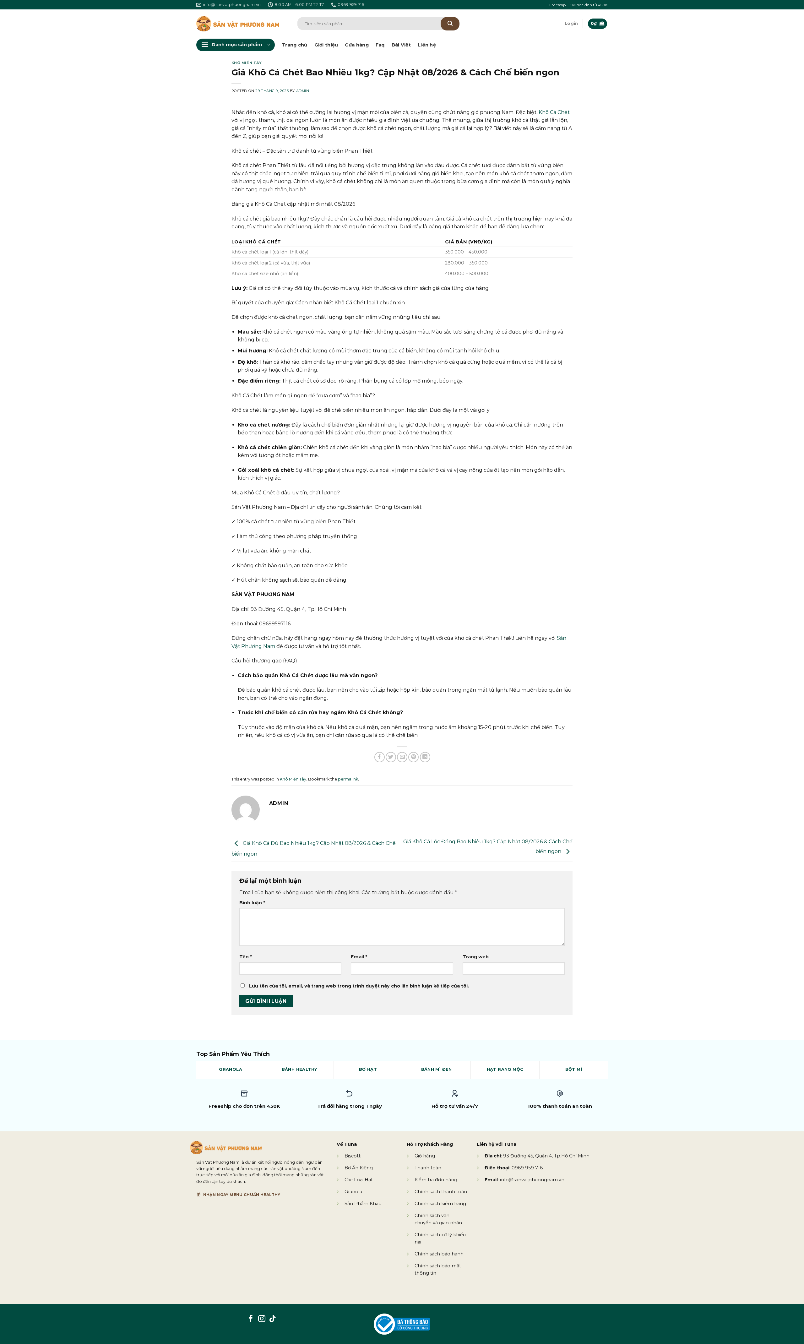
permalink (348, 779)
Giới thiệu (326, 45)
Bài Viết (401, 45)
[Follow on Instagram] (261, 1319)
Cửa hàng (356, 45)
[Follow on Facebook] (250, 1319)
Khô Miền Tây (246, 63)
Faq (380, 45)
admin (302, 91)
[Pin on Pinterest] (413, 757)
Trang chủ (294, 45)
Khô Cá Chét (554, 112)
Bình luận (252, 903)
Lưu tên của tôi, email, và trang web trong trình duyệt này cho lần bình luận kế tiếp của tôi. (359, 986)
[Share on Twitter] (391, 757)
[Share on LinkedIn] (425, 757)
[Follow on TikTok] (272, 1319)
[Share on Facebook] (379, 757)
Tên (245, 957)
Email (359, 957)
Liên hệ (427, 45)
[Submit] (450, 23)
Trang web (476, 957)
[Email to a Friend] (402, 757)
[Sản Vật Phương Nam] (237, 24)
